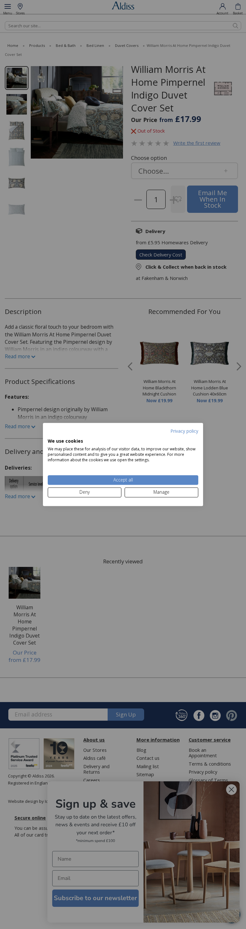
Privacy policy (184, 431)
